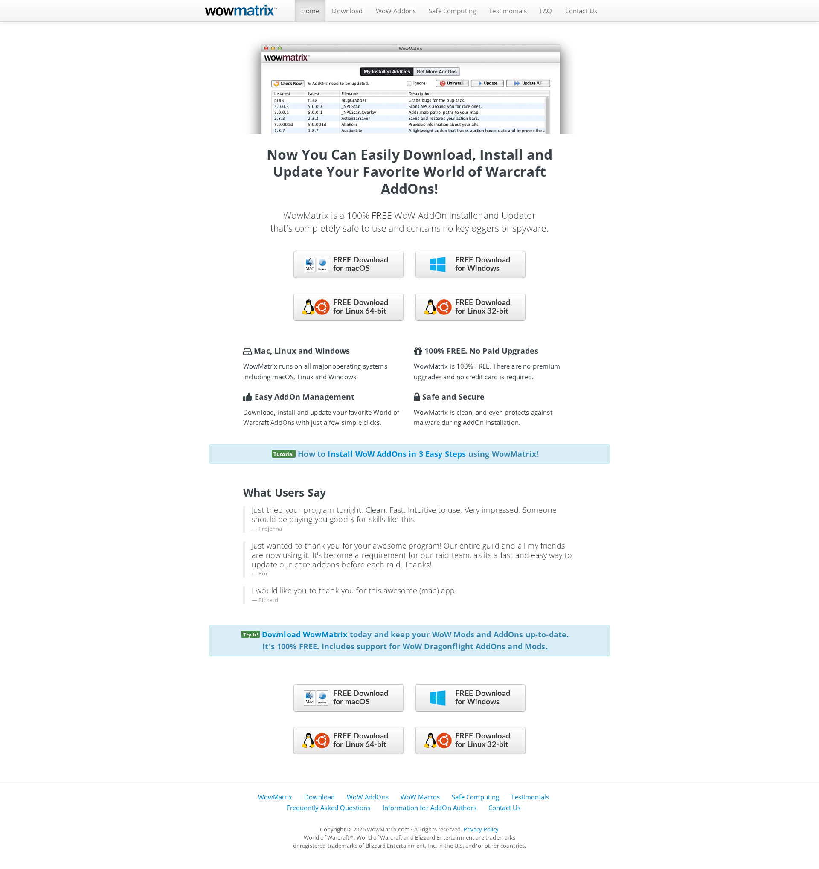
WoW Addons (396, 10)
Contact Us (581, 10)
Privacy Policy (481, 829)
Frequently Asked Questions (329, 807)
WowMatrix (275, 797)
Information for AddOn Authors (429, 807)
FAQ (546, 10)
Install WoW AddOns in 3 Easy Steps (397, 454)
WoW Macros (420, 797)
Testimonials (508, 10)
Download (347, 10)
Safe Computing (452, 10)
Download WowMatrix (305, 634)
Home (310, 10)
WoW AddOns (368, 797)
